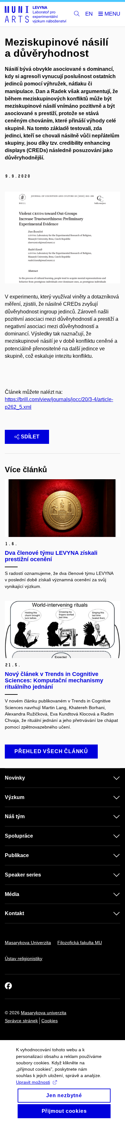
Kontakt (14, 913)
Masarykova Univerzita (28, 942)
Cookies (49, 1020)
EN (89, 14)
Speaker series (23, 874)
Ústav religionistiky (23, 958)
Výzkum (14, 797)
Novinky (15, 778)
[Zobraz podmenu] (110, 778)
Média (12, 894)
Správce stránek (21, 1020)
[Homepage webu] (35, 14)
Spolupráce (19, 836)
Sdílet (30, 436)
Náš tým (15, 816)
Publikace (17, 855)
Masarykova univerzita (43, 1012)
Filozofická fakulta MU (79, 942)
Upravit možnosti (33, 1082)
